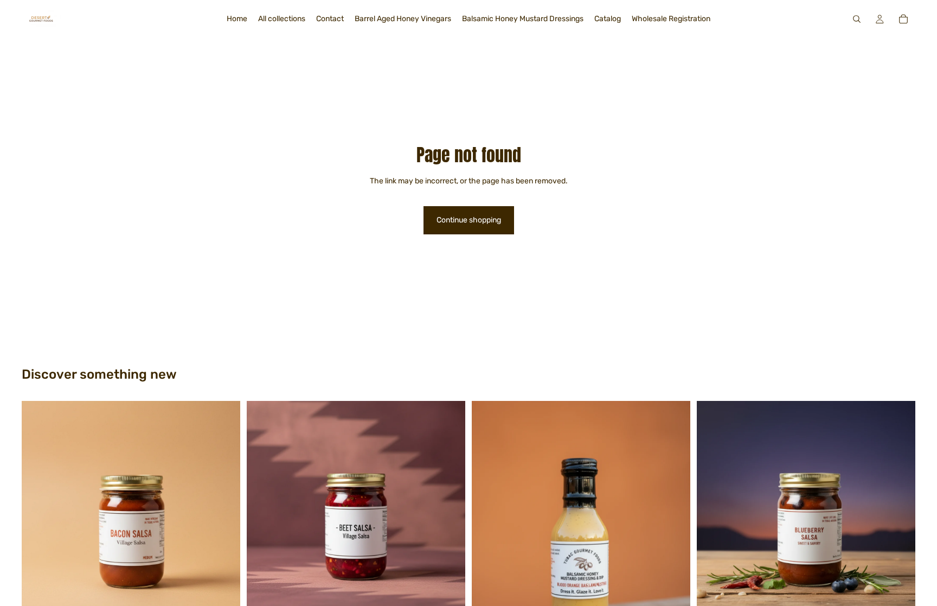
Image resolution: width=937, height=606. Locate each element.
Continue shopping (469, 220)
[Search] (857, 19)
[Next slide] (449, 510)
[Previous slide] (263, 510)
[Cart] (903, 19)
